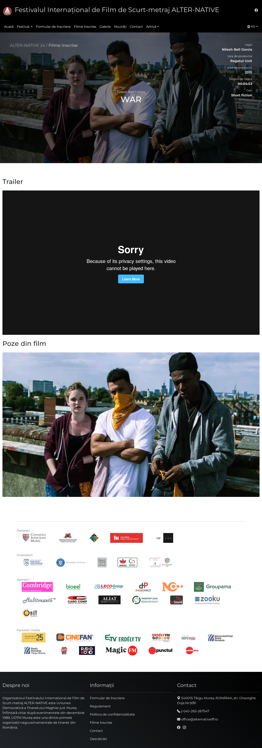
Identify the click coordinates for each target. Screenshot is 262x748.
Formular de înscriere (53, 27)
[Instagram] (184, 727)
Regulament (100, 706)
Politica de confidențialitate (112, 714)
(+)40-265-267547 (194, 711)
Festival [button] (23, 27)
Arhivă (151, 27)
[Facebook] (256, 10)
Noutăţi (120, 27)
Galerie (105, 27)
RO (252, 26)
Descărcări (98, 739)
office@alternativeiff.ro (199, 719)
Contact (136, 27)
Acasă (9, 27)
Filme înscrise (85, 27)
